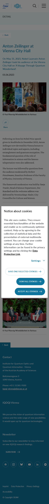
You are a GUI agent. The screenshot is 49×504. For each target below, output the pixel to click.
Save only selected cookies (22, 271)
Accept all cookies (28, 291)
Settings (36, 260)
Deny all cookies (28, 281)
